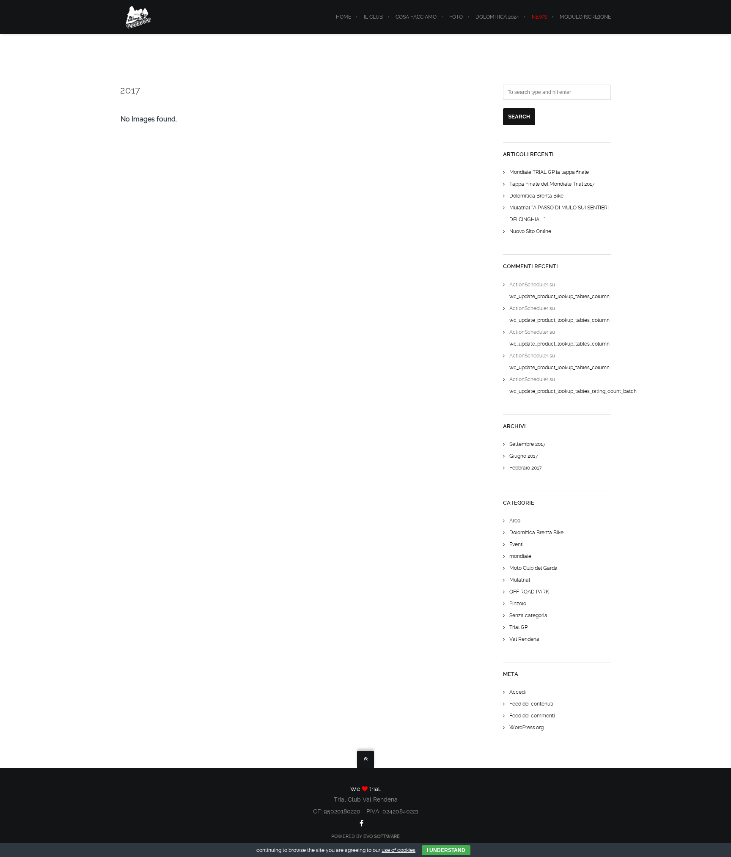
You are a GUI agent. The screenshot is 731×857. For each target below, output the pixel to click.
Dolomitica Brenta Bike (536, 196)
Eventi (516, 544)
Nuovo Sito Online (530, 231)
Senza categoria (528, 615)
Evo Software (381, 836)
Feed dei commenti (532, 716)
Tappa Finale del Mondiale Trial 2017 (552, 184)
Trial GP (518, 627)
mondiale (520, 556)
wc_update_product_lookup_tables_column (559, 296)
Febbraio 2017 (525, 468)
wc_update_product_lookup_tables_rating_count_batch (573, 391)
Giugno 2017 (523, 456)
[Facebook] (361, 823)
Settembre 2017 (527, 444)
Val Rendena (524, 639)
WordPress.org (526, 728)
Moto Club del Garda (533, 568)
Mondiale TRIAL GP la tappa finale (549, 172)
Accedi (517, 692)
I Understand (446, 850)
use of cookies (398, 850)
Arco (514, 521)
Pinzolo (517, 604)
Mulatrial (519, 580)
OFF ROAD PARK (529, 592)
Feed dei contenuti (531, 704)
